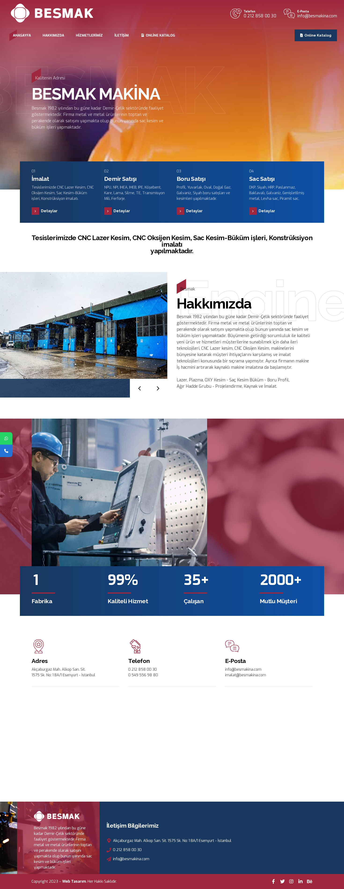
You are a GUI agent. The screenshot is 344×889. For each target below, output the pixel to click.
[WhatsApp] (6, 438)
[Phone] (6, 451)
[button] (139, 388)
